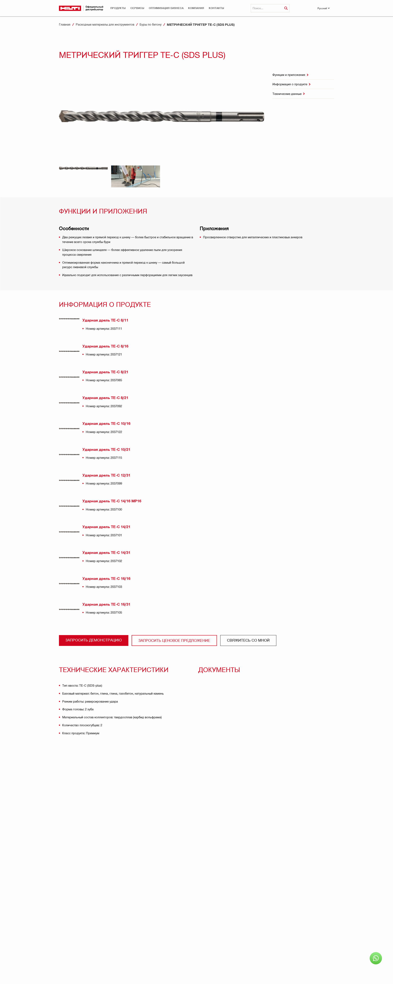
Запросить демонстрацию (94, 640)
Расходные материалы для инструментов (105, 24)
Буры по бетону (150, 24)
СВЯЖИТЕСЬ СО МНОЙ (248, 640)
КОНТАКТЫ (216, 8)
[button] (118, 8)
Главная (64, 24)
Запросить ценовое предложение (174, 640)
